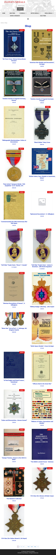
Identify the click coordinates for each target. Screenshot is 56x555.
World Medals (48, 13)
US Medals (22, 13)
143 (32, 546)
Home (3, 13)
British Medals (35, 13)
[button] (28, 19)
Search (20, 9)
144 (35, 546)
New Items (12, 13)
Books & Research (15, 15)
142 (29, 546)
